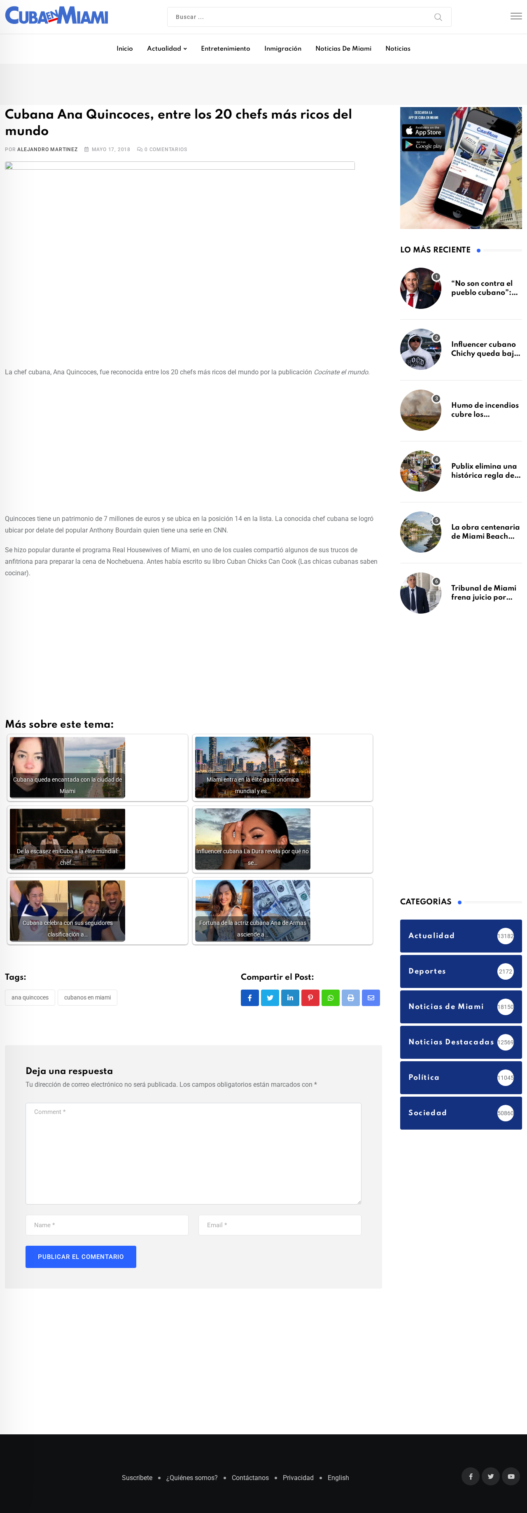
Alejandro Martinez (47, 136)
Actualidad (164, 49)
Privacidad (298, 1482)
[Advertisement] (193, 430)
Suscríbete (137, 1482)
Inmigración (282, 49)
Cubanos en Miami (87, 984)
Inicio (125, 49)
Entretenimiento (225, 49)
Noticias (397, 49)
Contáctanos (250, 1482)
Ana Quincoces (30, 984)
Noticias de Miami (343, 49)
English (338, 1482)
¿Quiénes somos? (192, 1482)
